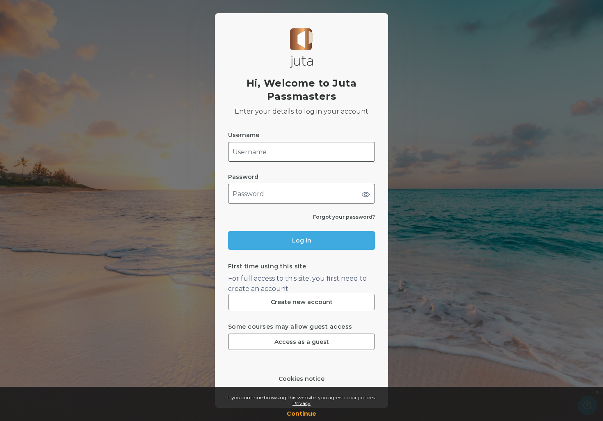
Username (243, 135)
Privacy (301, 403)
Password (243, 177)
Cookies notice (301, 378)
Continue (301, 413)
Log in (301, 240)
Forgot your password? (344, 217)
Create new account (302, 302)
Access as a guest (301, 341)
